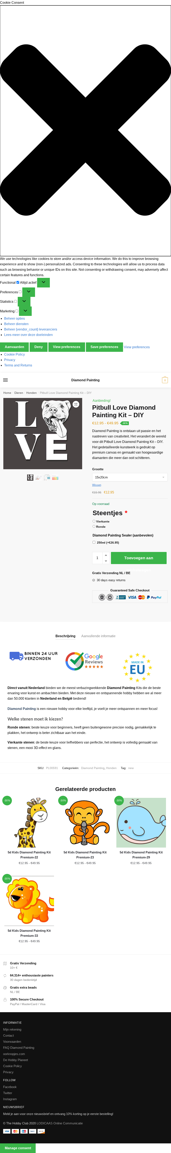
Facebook (10, 1087)
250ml (108, 542)
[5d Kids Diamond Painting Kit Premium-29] (141, 823)
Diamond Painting (85, 380)
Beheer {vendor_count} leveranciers (30, 329)
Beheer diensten (16, 324)
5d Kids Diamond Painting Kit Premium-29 (141, 854)
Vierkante (102, 521)
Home (7, 392)
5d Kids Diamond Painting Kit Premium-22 (29, 854)
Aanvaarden (14, 347)
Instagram (10, 1099)
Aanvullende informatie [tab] (98, 636)
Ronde (101, 526)
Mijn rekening (12, 1029)
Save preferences (104, 347)
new (131, 768)
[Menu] (9, 380)
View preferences (66, 347)
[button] (85, 130)
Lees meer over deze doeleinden (28, 335)
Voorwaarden (12, 1041)
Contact (8, 1035)
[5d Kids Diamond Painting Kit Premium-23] (85, 823)
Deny (38, 347)
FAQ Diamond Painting (18, 1047)
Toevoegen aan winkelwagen (138, 560)
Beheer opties (14, 318)
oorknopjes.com (14, 1054)
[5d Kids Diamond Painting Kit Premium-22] (29, 823)
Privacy (9, 360)
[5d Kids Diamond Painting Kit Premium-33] (29, 901)
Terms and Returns (18, 365)
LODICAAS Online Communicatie (60, 1123)
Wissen (96, 485)
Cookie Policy (14, 354)
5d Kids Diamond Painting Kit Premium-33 (29, 933)
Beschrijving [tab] (65, 636)
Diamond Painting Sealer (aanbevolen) (123, 535)
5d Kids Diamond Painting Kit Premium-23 (85, 854)
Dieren (18, 392)
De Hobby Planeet (15, 1060)
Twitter (7, 1093)
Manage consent (18, 1148)
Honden (31, 392)
